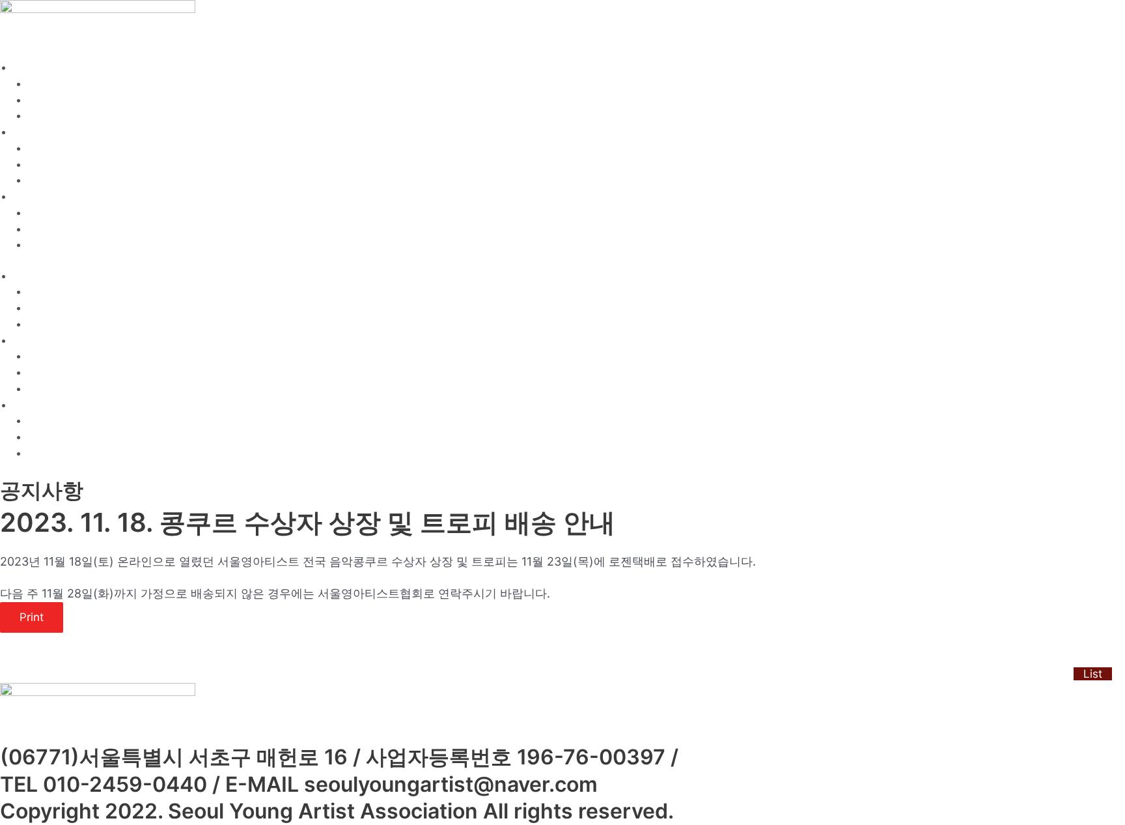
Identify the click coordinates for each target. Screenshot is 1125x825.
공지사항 (47, 213)
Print (32, 617)
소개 (38, 84)
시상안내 (47, 116)
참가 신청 (49, 165)
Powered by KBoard (46, 673)
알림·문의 (34, 197)
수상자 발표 (53, 230)
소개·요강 (34, 68)
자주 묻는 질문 (60, 245)
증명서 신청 (53, 181)
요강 (38, 100)
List (1092, 673)
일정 (38, 149)
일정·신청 (34, 132)
